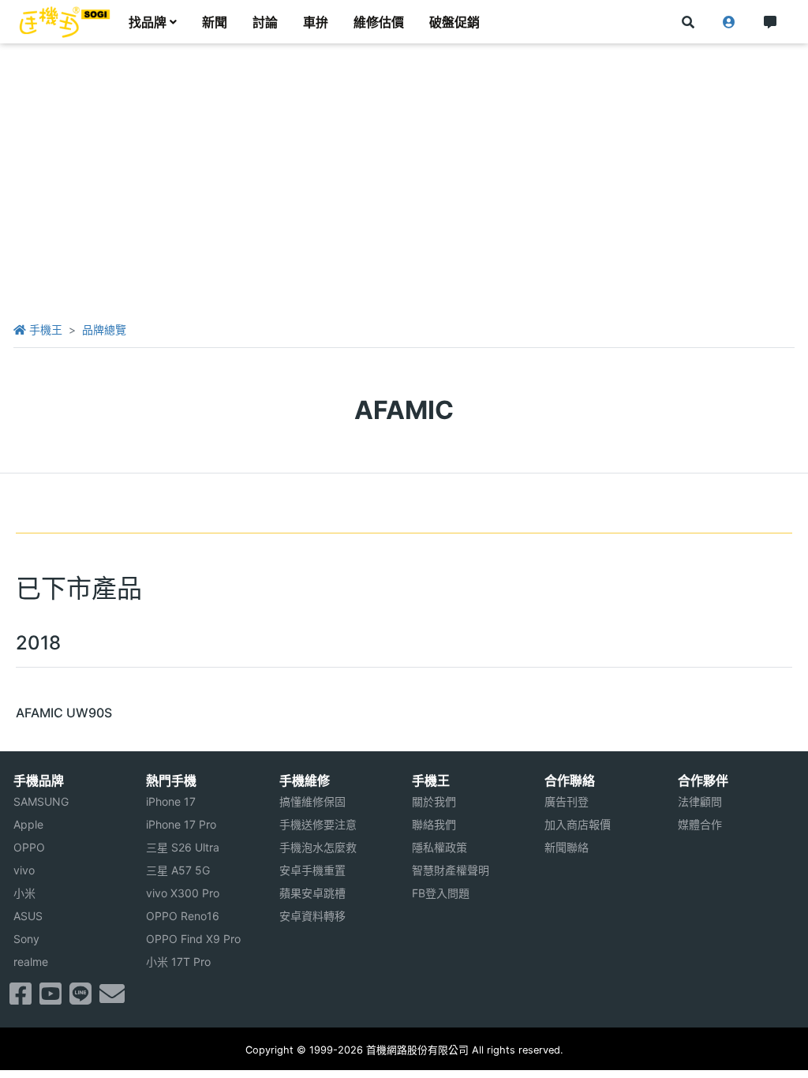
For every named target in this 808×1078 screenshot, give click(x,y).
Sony (26, 938)
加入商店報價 (577, 824)
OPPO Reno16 (182, 916)
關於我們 (434, 801)
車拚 (315, 22)
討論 (265, 22)
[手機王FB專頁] (20, 998)
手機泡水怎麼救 (318, 847)
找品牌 (147, 22)
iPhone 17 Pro (181, 824)
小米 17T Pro (178, 961)
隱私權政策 (439, 847)
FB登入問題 (440, 893)
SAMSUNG (41, 801)
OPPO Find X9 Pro (193, 938)
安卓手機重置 (312, 870)
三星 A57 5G (178, 870)
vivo (24, 870)
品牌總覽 (104, 329)
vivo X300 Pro (182, 893)
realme (30, 961)
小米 (24, 893)
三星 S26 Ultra (182, 847)
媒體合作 (700, 824)
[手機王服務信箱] (112, 998)
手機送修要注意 (318, 824)
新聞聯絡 (566, 847)
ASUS (28, 916)
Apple (28, 824)
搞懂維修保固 (312, 801)
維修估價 (379, 22)
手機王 (44, 329)
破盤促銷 (454, 22)
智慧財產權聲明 (450, 870)
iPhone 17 (171, 801)
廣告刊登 (566, 801)
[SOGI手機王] (64, 22)
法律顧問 (700, 801)
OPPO (29, 847)
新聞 (214, 22)
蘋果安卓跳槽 (312, 893)
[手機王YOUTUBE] (50, 998)
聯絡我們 (434, 824)
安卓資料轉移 (312, 916)
